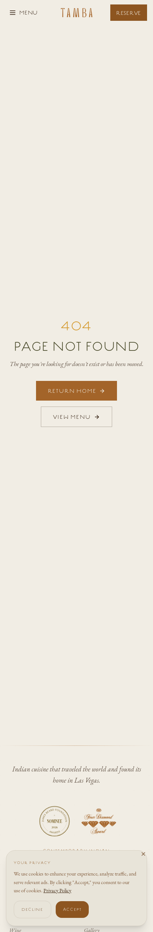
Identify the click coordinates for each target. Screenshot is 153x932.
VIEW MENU (72, 416)
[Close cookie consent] (143, 854)
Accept (72, 909)
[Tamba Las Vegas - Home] (77, 12)
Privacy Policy (57, 890)
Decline (32, 909)
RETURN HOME (72, 390)
